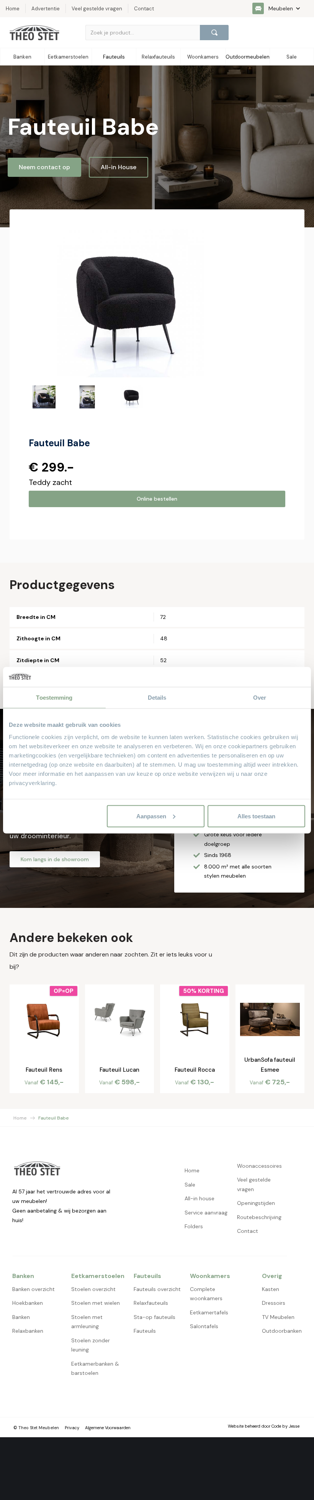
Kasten (270, 1289)
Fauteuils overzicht (157, 1289)
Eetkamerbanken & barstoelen (95, 1368)
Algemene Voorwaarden (108, 1427)
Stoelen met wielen (95, 1302)
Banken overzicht (33, 1289)
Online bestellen (157, 498)
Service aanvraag (206, 1212)
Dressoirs (273, 1302)
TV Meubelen (278, 1317)
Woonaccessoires (259, 1165)
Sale (190, 1184)
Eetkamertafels (209, 1312)
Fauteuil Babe (53, 1118)
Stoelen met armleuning (87, 1322)
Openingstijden (256, 1203)
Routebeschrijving (259, 1217)
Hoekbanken (27, 1302)
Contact (247, 1230)
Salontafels (204, 1326)
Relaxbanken (27, 1330)
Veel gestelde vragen (254, 1184)
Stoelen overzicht (93, 1289)
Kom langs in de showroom (55, 859)
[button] (280, 8)
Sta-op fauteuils (154, 1317)
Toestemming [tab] (54, 697)
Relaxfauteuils (151, 1302)
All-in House (118, 167)
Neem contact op (44, 167)
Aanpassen (151, 816)
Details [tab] (157, 697)
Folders (194, 1226)
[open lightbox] (131, 303)
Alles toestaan (256, 816)
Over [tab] (259, 697)
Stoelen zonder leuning (90, 1345)
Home (20, 1118)
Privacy (72, 1427)
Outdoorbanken (282, 1330)
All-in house (199, 1198)
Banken (21, 1317)
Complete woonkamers (206, 1294)
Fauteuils (145, 1330)
